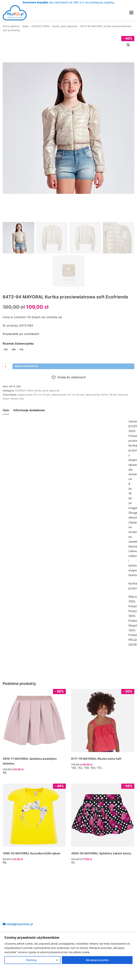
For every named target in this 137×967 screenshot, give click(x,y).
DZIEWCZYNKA (40, 26)
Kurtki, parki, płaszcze (64, 26)
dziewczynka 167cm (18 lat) (101, 394)
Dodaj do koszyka (26, 366)
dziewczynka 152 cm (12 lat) (34, 394)
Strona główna (11, 26)
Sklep (25, 26)
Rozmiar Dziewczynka (18, 343)
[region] (68, 949)
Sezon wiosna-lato (13, 398)
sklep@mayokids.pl (19, 924)
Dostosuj (31, 959)
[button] (128, 45)
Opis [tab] (6, 410)
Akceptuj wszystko (97, 959)
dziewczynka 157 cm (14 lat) (68, 394)
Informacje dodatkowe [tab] (29, 410)
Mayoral (123, 394)
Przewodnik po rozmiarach (21, 334)
